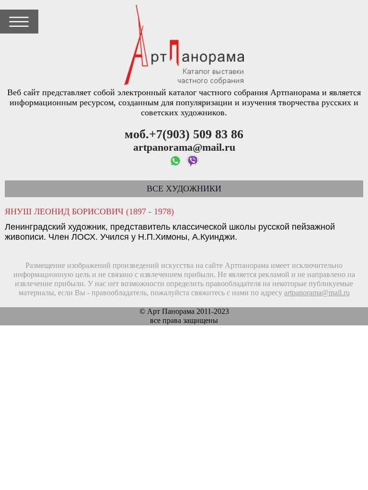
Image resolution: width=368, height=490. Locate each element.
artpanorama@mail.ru (317, 293)
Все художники (184, 188)
